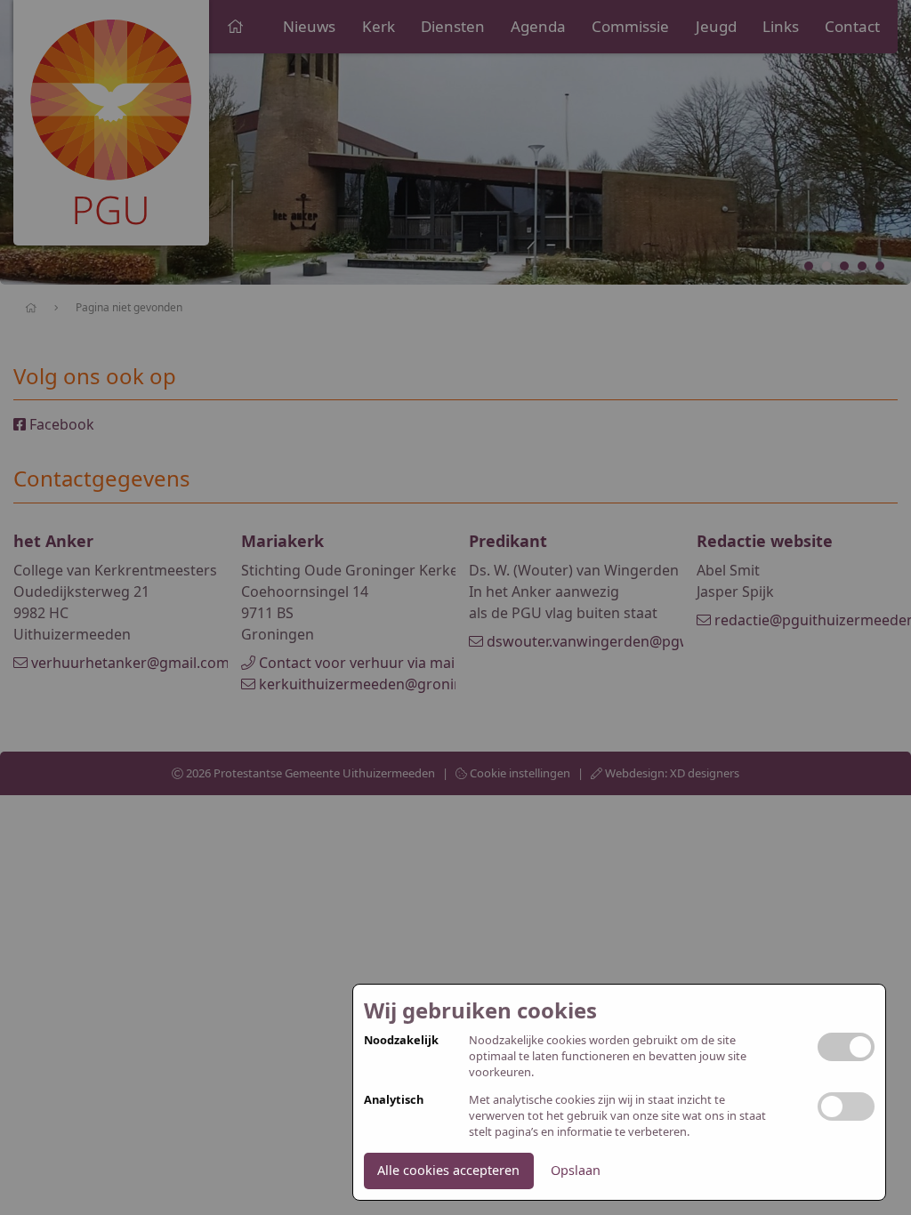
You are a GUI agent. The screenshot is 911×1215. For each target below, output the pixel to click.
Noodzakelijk (401, 1040)
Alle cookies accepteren (448, 1170)
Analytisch (393, 1099)
